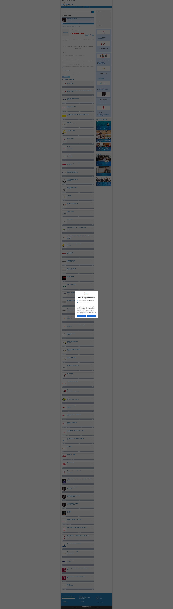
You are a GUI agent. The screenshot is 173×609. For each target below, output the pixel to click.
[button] (86, 304)
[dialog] (86, 304)
